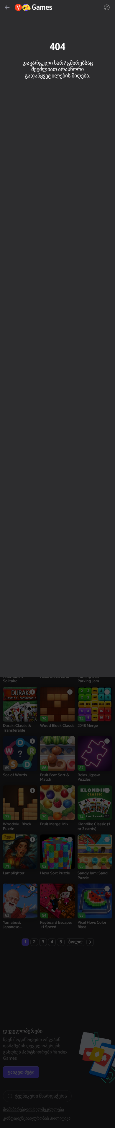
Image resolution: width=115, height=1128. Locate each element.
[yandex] (34, 7)
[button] (57, 564)
